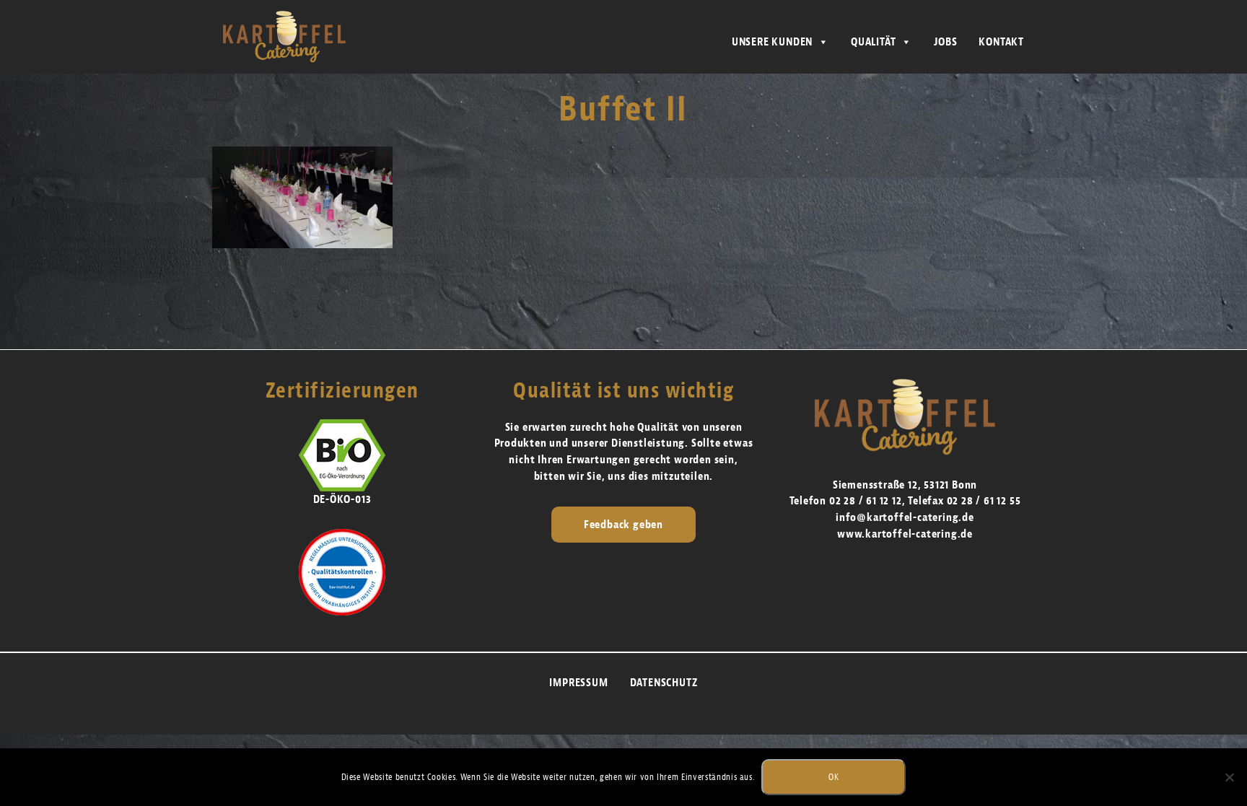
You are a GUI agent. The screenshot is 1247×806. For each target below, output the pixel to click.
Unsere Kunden (772, 42)
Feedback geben (623, 524)
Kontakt (1001, 42)
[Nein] (1229, 777)
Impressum (578, 682)
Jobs (945, 42)
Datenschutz (664, 682)
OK (833, 777)
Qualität (873, 42)
